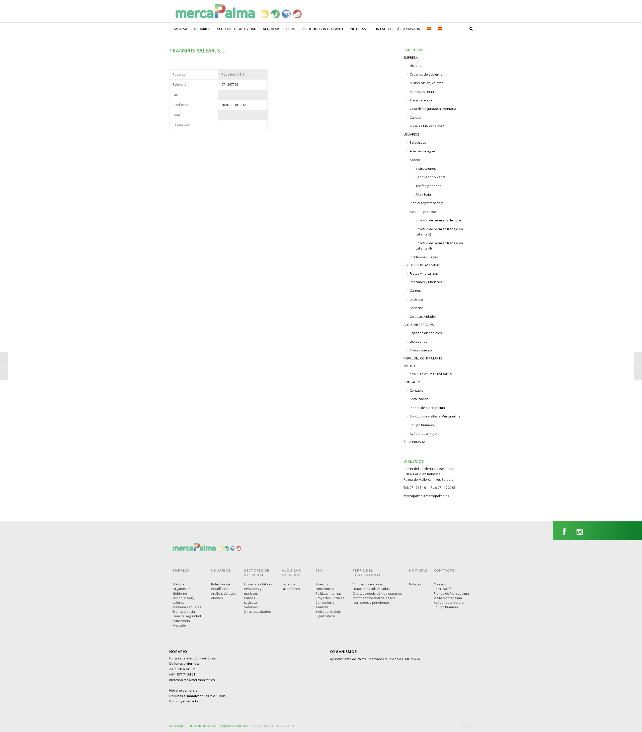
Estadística (418, 142)
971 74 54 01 (419, 487)
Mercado (179, 625)
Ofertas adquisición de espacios (377, 593)
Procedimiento (421, 350)
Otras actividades (423, 316)
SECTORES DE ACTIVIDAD (422, 265)
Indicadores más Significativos (328, 613)
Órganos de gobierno (426, 74)
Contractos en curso (368, 584)
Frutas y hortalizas (424, 273)
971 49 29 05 (447, 487)
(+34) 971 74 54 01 (182, 674)
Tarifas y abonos (428, 186)
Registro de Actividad (234, 725)
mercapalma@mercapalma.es (426, 496)
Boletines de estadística (220, 586)
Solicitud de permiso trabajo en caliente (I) (439, 231)
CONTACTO (412, 382)
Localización (419, 399)
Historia (416, 65)
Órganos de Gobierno (182, 590)
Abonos (217, 598)
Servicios (417, 308)
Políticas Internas (328, 593)
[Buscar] (469, 29)
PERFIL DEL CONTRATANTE (423, 358)
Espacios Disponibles (291, 586)
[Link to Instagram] (469, 725)
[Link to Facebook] (461, 725)
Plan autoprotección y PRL (429, 203)
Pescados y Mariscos (426, 282)
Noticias (415, 584)
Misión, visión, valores (426, 83)
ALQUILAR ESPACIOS (419, 324)
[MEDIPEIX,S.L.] (4, 366)
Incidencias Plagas (424, 257)
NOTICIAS (411, 366)
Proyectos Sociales (329, 598)
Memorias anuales (424, 91)
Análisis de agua (422, 151)
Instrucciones (426, 168)
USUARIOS (411, 134)
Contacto (416, 390)
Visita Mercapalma (448, 598)
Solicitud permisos (424, 211)
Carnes (415, 290)
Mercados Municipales (386, 659)
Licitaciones (418, 341)
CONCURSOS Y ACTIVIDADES (431, 374)
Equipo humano (422, 425)
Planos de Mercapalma (427, 407)
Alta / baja (423, 194)
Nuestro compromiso (324, 586)
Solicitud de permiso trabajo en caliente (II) (439, 246)
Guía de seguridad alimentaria (433, 108)
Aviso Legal (176, 725)
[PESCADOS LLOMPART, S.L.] (638, 366)
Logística (416, 299)
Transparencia (421, 100)
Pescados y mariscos (253, 590)
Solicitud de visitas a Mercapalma (435, 416)
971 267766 (229, 84)
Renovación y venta (431, 177)
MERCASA (412, 659)
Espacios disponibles (426, 333)
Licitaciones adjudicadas (371, 588)
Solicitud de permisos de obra (438, 220)
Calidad (415, 117)
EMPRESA (411, 57)
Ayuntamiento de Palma (348, 659)
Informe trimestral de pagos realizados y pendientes (374, 600)
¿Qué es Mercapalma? (427, 126)
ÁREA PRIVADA (414, 442)
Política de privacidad (202, 725)
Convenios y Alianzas (324, 604)
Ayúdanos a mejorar (425, 433)
